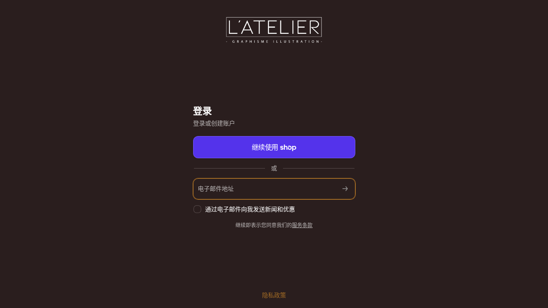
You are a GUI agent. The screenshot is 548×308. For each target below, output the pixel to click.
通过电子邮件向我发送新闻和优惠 (250, 209)
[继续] (345, 188)
